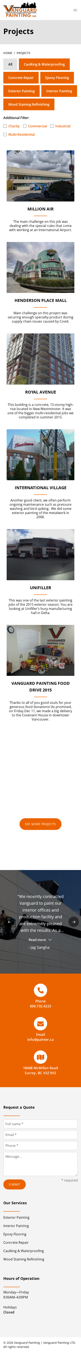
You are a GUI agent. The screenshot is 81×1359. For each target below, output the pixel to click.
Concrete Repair (21, 77)
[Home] (20, 10)
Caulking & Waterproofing (44, 64)
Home (7, 53)
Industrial (62, 126)
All (10, 64)
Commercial (37, 126)
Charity (14, 126)
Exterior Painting (21, 91)
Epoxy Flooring (57, 77)
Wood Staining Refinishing (28, 104)
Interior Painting (59, 91)
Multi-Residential (21, 134)
